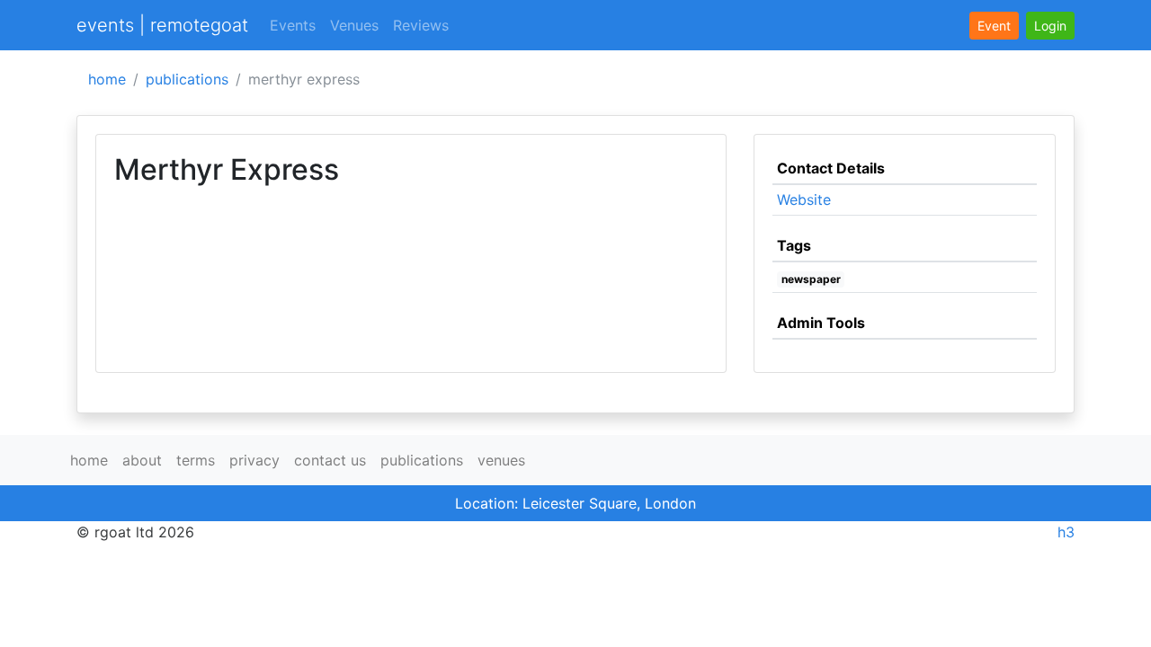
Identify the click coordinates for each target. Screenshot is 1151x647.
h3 (1066, 532)
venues (501, 460)
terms (195, 460)
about (142, 460)
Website (804, 199)
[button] (1050, 26)
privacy (254, 460)
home (107, 79)
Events (293, 25)
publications (187, 79)
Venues (354, 25)
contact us (330, 460)
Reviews (421, 25)
